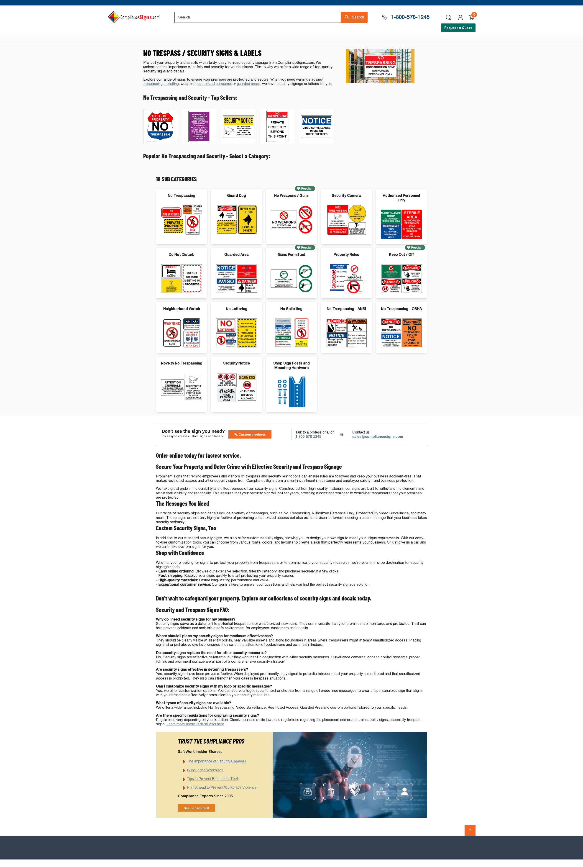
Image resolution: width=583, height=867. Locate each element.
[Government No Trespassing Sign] (160, 142)
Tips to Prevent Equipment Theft (213, 779)
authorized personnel (214, 83)
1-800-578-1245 (308, 437)
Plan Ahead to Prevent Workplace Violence (222, 787)
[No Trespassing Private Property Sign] (277, 142)
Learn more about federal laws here (195, 724)
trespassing (153, 83)
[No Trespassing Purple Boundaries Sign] (199, 142)
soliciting (171, 83)
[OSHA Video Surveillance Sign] (316, 142)
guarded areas (248, 83)
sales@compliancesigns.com (377, 437)
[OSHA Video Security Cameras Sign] (238, 142)
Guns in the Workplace (205, 770)
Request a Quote (458, 28)
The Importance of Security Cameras (216, 761)
